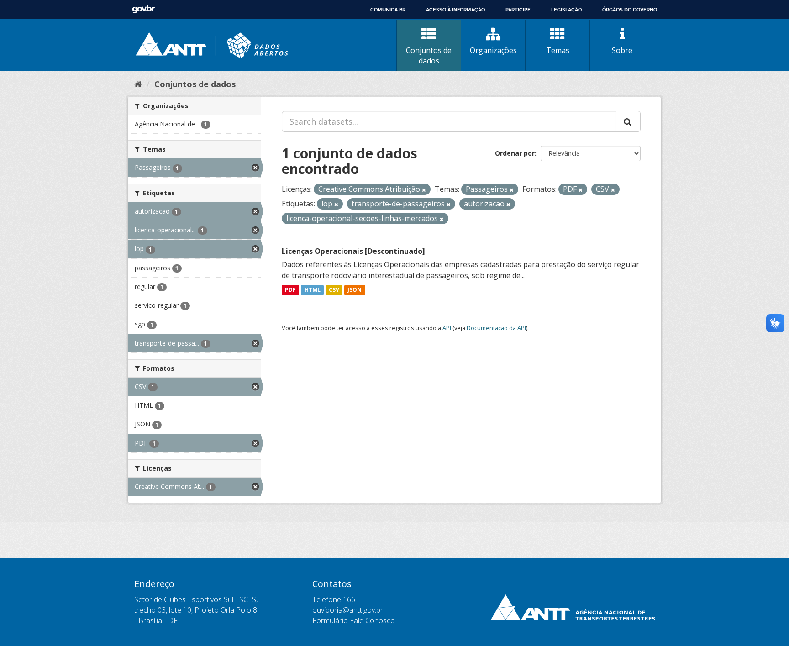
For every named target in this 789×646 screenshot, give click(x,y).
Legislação (566, 9)
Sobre (622, 50)
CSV (334, 290)
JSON (354, 290)
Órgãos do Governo (629, 9)
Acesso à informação (455, 9)
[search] (628, 121)
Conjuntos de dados (429, 55)
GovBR (143, 9)
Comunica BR (387, 9)
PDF (290, 290)
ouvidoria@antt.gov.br (347, 610)
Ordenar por (515, 153)
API (446, 328)
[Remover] (424, 189)
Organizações (493, 50)
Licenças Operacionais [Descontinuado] (353, 251)
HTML (313, 290)
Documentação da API (496, 328)
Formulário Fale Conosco (353, 620)
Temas (557, 50)
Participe (518, 9)
